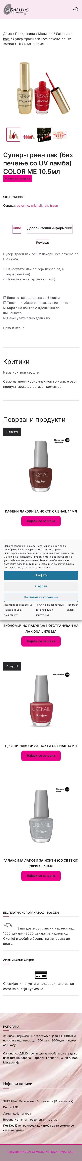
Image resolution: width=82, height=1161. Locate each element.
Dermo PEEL (11, 1107)
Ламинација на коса (17, 1113)
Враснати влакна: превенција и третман (31, 1119)
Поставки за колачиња (41, 597)
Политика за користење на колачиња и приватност (18, 609)
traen (54, 205)
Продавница (25, 34)
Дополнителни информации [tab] (49, 228)
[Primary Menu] (75, 9)
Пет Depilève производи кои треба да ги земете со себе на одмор (38, 1128)
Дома (7, 34)
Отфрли (41, 586)
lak (46, 205)
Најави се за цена (17, 178)
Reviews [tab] (42, 243)
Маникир (45, 34)
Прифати (41, 575)
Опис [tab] (17, 228)
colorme (23, 205)
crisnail (36, 205)
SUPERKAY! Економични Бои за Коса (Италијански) (38, 1101)
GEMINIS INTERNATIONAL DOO (53, 1151)
